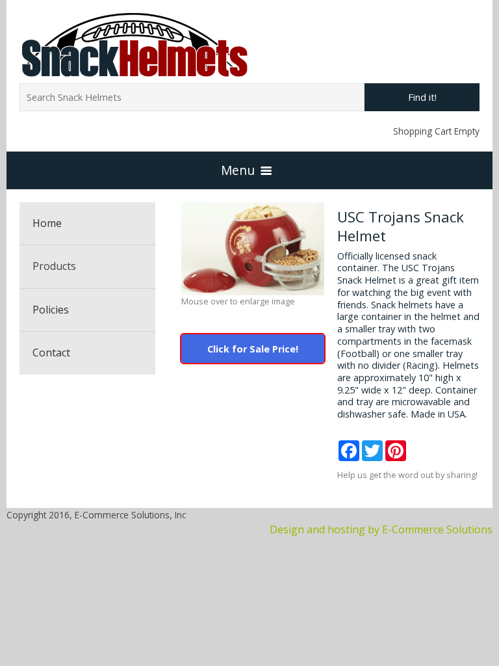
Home (47, 223)
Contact (51, 352)
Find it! (422, 97)
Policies (50, 309)
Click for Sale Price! (252, 349)
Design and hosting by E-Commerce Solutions (381, 529)
